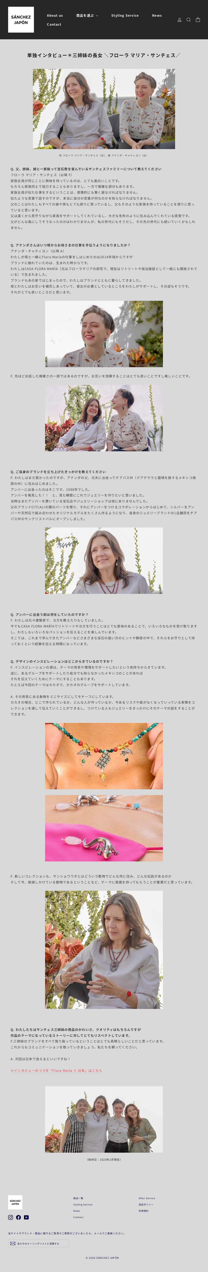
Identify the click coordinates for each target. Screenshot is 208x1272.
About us (55, 15)
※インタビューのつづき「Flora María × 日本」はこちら (56, 1070)
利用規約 (144, 1210)
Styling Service (125, 15)
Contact (54, 24)
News (157, 15)
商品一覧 (78, 1198)
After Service (147, 1198)
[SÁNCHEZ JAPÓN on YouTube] (26, 1217)
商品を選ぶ (85, 15)
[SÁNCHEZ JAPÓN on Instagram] (10, 1217)
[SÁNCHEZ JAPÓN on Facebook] (18, 1217)
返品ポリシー (146, 1204)
